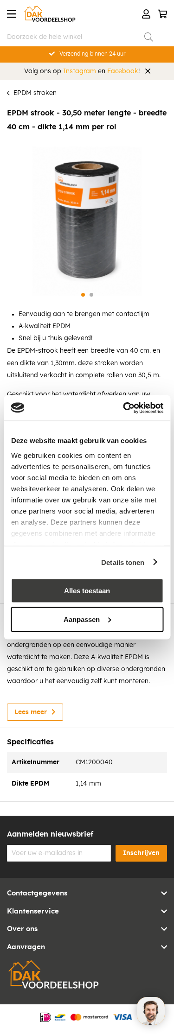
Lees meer (30, 712)
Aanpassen (82, 619)
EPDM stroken (35, 93)
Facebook (122, 71)
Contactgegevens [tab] (37, 893)
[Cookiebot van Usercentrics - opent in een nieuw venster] (123, 408)
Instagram (79, 71)
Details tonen (122, 562)
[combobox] (80, 37)
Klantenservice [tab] (33, 911)
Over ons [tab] (22, 929)
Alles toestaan (87, 591)
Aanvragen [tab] (26, 947)
